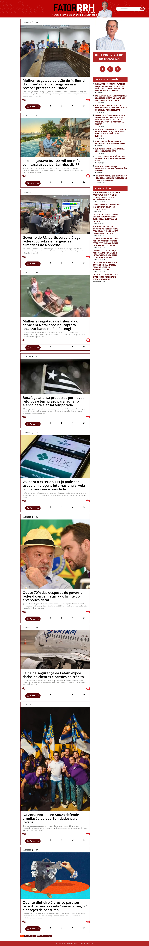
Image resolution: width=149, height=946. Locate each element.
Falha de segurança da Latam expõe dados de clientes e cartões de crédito (106, 277)
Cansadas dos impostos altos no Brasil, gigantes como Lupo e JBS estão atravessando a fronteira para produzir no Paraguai (110, 87)
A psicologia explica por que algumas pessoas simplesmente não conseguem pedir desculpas (111, 107)
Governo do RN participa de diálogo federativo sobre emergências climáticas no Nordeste (105, 218)
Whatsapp (34, 107)
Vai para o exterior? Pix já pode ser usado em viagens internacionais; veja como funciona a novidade (105, 254)
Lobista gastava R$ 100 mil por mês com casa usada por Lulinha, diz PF (106, 207)
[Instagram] (110, 69)
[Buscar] (142, 8)
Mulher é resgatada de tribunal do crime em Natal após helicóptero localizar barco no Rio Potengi (105, 230)
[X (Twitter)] (118, 69)
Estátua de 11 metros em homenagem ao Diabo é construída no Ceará (111, 168)
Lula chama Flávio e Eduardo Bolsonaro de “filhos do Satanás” (110, 142)
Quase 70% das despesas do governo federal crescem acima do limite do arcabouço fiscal (105, 266)
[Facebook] (102, 69)
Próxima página (47, 936)
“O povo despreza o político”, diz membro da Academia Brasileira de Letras (110, 158)
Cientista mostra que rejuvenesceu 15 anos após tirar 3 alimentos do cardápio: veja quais (112, 178)
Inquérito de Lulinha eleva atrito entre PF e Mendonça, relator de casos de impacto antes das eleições (110, 132)
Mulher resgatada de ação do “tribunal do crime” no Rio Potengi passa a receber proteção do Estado (106, 196)
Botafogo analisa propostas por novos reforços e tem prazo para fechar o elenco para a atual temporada (106, 242)
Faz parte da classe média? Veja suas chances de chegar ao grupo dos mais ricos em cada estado (111, 98)
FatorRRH (74, 8)
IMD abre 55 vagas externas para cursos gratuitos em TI (109, 150)
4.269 (38, 936)
